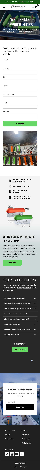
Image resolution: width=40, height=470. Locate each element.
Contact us (25, 439)
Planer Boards (10, 430)
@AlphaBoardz (20, 350)
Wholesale (25, 435)
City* (4, 77)
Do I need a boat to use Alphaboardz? (15, 298)
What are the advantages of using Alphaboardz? (18, 309)
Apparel (7, 435)
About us (25, 430)
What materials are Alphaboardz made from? (17, 303)
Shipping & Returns (24, 467)
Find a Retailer (27, 443)
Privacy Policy (14, 467)
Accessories (9, 439)
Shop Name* (7, 68)
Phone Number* (9, 94)
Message (6, 111)
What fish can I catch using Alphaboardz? (16, 319)
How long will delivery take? (12, 324)
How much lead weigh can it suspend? (15, 314)
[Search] (33, 7)
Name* (5, 60)
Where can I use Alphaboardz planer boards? (17, 329)
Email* (5, 103)
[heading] (20, 52)
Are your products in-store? (12, 334)
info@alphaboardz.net (24, 287)
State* (5, 86)
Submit (20, 124)
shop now (12, 262)
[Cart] (36, 7)
